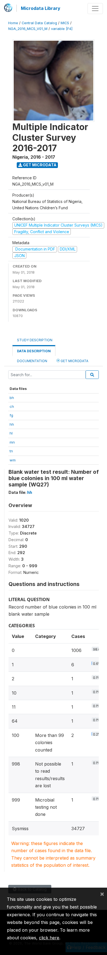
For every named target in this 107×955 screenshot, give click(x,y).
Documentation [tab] (32, 361)
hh (12, 424)
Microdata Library (40, 8)
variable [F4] (61, 29)
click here (49, 937)
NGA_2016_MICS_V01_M (27, 29)
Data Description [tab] (34, 351)
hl (11, 433)
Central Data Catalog (39, 23)
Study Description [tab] (34, 340)
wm (13, 460)
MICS (65, 23)
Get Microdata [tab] (74, 361)
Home (13, 23)
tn (11, 451)
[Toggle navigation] (95, 8)
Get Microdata (39, 165)
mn (12, 442)
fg (11, 415)
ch (12, 406)
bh (12, 397)
